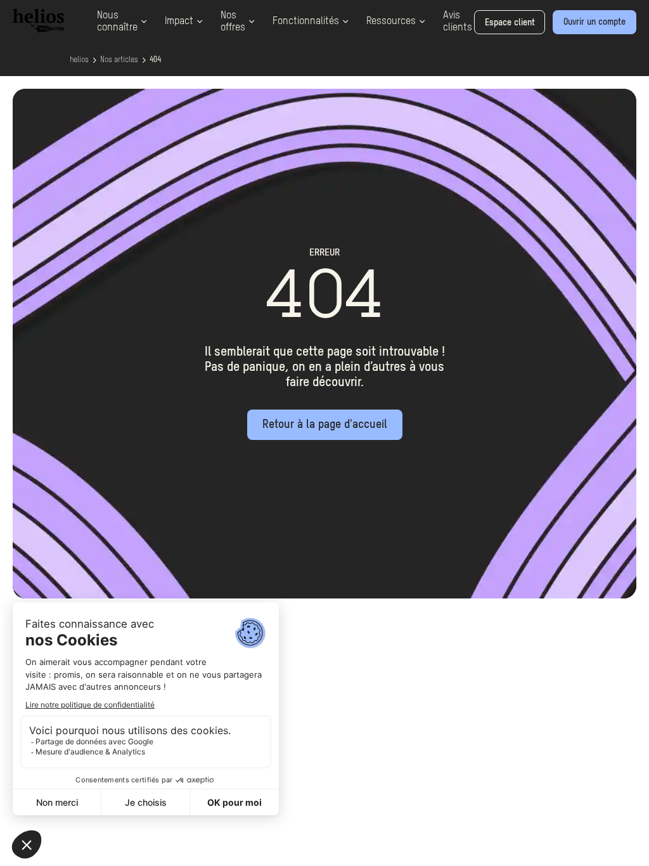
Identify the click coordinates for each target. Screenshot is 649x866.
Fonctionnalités (306, 21)
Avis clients (457, 22)
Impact (179, 21)
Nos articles (119, 60)
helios (79, 60)
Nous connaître (117, 22)
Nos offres (233, 22)
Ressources (391, 21)
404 (155, 60)
